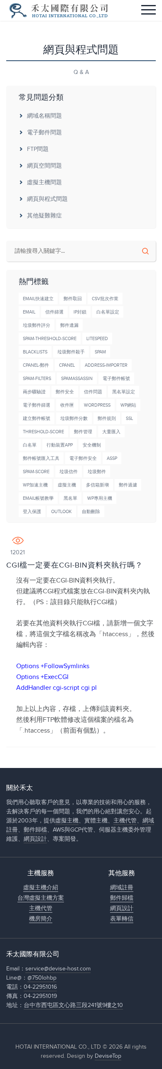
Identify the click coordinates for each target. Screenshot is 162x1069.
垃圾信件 (68, 471)
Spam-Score (36, 471)
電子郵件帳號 (116, 378)
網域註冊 (121, 887)
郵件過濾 (128, 485)
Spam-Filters (37, 378)
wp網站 (128, 405)
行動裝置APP (60, 445)
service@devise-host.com (58, 968)
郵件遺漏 (69, 325)
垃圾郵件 (97, 471)
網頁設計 (35, 839)
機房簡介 (40, 919)
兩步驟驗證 (34, 392)
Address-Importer (106, 365)
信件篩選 (54, 312)
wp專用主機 (99, 498)
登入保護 (32, 511)
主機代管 (125, 820)
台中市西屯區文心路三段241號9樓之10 (73, 1005)
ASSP (112, 458)
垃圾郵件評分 (36, 325)
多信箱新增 (97, 485)
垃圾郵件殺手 (71, 352)
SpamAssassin (77, 378)
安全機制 (92, 445)
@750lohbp (41, 978)
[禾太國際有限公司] (58, 10)
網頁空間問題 (44, 166)
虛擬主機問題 (44, 182)
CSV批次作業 (105, 298)
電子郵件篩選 (36, 405)
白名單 (30, 445)
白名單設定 (107, 312)
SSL (129, 418)
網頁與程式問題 (47, 199)
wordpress (97, 405)
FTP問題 (38, 149)
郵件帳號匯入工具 (41, 458)
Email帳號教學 (38, 498)
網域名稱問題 (44, 116)
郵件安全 (65, 392)
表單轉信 (121, 919)
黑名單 (70, 498)
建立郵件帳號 (36, 418)
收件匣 (67, 405)
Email (29, 312)
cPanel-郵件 (36, 365)
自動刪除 (91, 511)
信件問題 (93, 392)
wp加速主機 (35, 485)
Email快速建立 (38, 298)
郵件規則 (107, 418)
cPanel (67, 365)
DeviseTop (108, 1056)
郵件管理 (83, 432)
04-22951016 (40, 987)
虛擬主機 (67, 485)
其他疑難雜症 (44, 215)
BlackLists (35, 352)
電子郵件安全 (83, 458)
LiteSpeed (97, 338)
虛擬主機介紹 (40, 887)
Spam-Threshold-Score (49, 338)
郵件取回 (73, 298)
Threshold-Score (43, 432)
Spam (100, 352)
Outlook (61, 511)
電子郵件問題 (44, 132)
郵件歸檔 (35, 830)
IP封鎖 (80, 312)
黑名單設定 (123, 392)
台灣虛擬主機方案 (40, 898)
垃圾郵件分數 (74, 418)
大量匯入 (111, 432)
